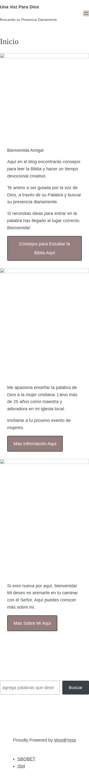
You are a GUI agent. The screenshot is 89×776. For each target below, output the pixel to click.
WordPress (65, 740)
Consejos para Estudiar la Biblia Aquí (44, 248)
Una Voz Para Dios (19, 6)
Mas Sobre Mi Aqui (32, 623)
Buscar (76, 687)
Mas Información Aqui (35, 443)
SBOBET (26, 758)
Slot (21, 766)
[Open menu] (86, 13)
